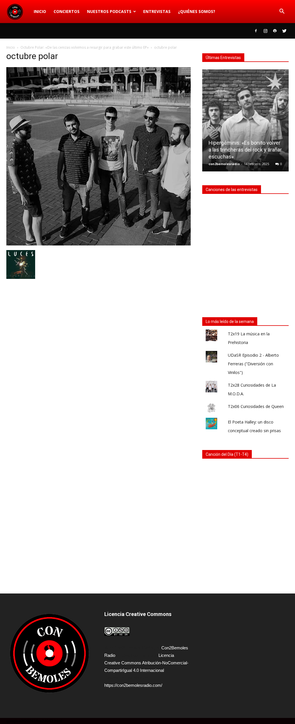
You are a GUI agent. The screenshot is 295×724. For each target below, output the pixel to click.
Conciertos (67, 11)
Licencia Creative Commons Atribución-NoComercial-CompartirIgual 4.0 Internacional (146, 663)
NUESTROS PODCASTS (109, 11)
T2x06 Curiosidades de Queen (256, 406)
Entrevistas (157, 11)
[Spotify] (275, 31)
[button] (282, 11)
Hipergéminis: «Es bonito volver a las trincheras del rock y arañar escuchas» (245, 150)
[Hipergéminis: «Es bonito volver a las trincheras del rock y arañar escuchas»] (245, 122)
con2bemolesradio (224, 164)
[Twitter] (284, 31)
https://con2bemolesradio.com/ (133, 685)
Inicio (40, 11)
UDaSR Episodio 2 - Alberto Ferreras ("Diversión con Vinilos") (253, 363)
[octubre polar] (98, 244)
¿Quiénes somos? (196, 11)
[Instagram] (265, 31)
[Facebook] (255, 31)
